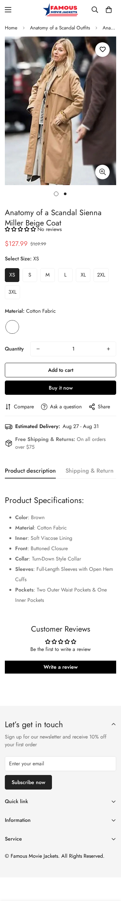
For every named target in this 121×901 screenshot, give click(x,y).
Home (11, 27)
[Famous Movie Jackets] (60, 9)
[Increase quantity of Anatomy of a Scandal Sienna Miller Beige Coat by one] (108, 349)
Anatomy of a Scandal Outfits (60, 27)
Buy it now (61, 388)
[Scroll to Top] (109, 866)
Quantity (14, 348)
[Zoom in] (102, 172)
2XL (101, 274)
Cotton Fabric (12, 326)
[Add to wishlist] (102, 49)
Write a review (61, 667)
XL (83, 274)
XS (12, 274)
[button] (108, 9)
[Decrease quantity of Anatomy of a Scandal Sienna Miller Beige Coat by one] (38, 349)
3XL (12, 292)
